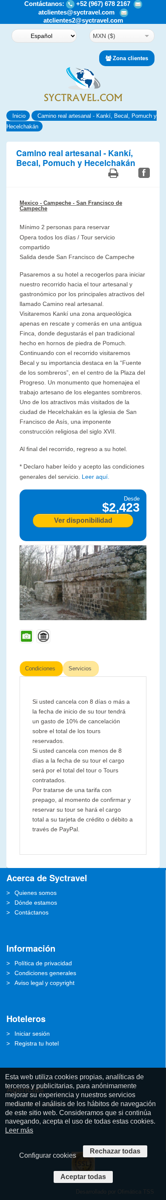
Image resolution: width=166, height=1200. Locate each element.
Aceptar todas (83, 1176)
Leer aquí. (95, 476)
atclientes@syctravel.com (76, 12)
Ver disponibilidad (83, 520)
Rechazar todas (115, 1151)
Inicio (19, 116)
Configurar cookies (47, 1155)
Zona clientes (130, 58)
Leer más (19, 1130)
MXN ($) (104, 35)
